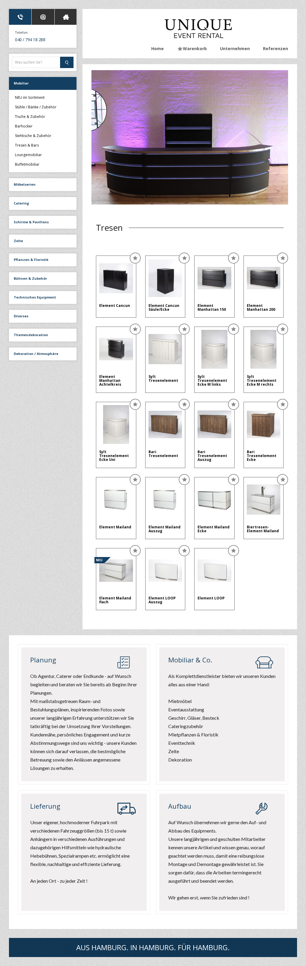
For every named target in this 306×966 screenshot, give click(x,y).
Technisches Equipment (35, 297)
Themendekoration (31, 335)
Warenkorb (195, 48)
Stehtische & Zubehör (33, 135)
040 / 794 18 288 (30, 39)
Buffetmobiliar (27, 164)
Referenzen (275, 48)
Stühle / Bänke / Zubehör (35, 107)
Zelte (18, 241)
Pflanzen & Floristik (31, 259)
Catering (21, 203)
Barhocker (24, 126)
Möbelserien (25, 184)
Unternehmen (235, 48)
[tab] (20, 17)
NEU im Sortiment (30, 98)
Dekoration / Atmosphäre (36, 353)
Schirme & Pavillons (31, 222)
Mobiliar (21, 83)
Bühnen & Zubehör (30, 278)
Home (157, 48)
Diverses (21, 316)
